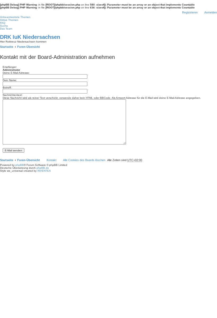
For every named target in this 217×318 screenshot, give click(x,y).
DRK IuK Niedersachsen (30, 37)
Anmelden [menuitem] (210, 12)
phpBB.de (43, 167)
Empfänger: (10, 67)
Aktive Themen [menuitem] (9, 19)
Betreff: (7, 87)
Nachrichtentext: (12, 94)
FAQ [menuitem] (2, 22)
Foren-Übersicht (28, 160)
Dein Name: (10, 80)
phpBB (19, 164)
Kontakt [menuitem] (51, 160)
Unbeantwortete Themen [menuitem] (15, 17)
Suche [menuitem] (4, 25)
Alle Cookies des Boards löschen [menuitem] (84, 160)
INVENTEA (44, 170)
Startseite (6, 160)
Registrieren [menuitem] (190, 12)
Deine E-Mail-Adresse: (16, 72)
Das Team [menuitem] (6, 28)
